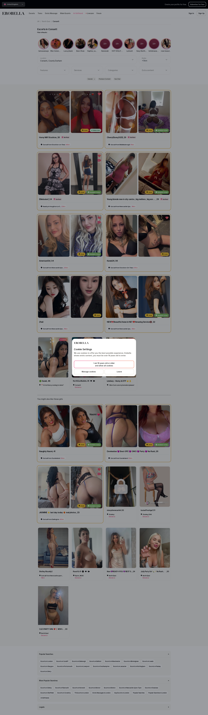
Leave (119, 372)
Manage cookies (89, 372)
